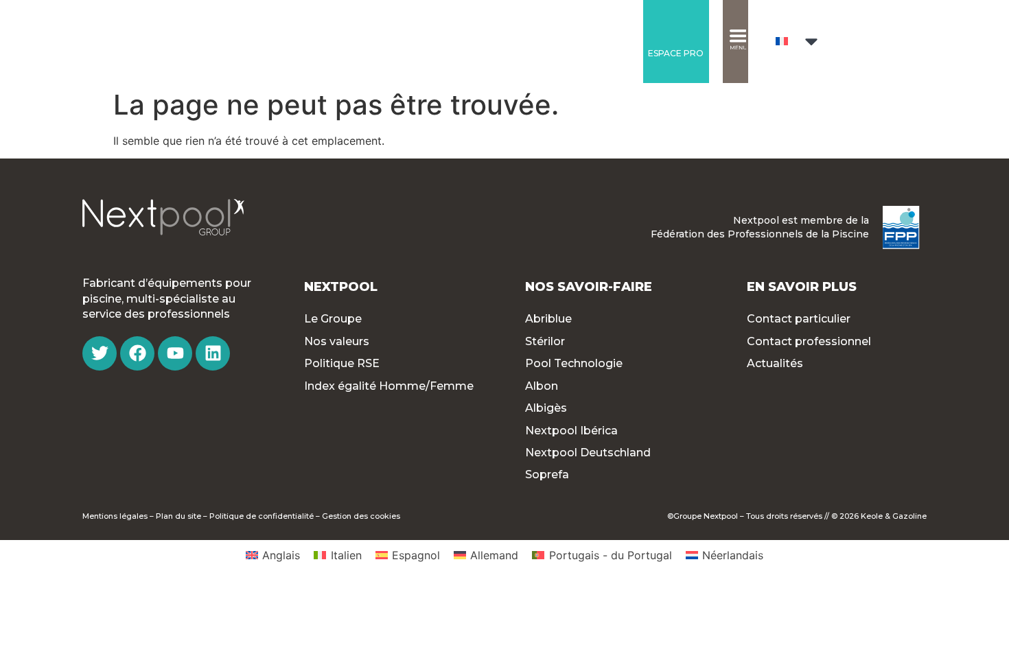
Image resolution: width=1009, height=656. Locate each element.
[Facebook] (137, 353)
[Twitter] (99, 353)
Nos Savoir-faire (588, 286)
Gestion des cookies (361, 516)
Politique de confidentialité (261, 516)
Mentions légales (115, 516)
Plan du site (178, 516)
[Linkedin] (213, 353)
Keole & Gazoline (894, 516)
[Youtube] (175, 353)
